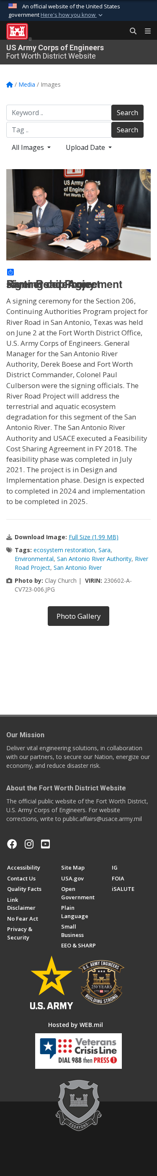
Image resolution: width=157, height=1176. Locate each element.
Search (127, 112)
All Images (29, 147)
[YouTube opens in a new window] (45, 844)
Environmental (34, 559)
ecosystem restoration (64, 550)
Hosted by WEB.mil (75, 1025)
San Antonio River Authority (94, 559)
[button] (72, 15)
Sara (104, 550)
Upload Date (86, 147)
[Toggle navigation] (144, 31)
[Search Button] (130, 31)
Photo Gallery (78, 616)
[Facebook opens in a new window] (12, 844)
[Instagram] (29, 844)
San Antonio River (78, 567)
